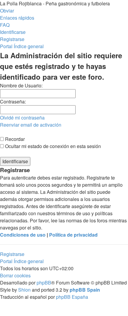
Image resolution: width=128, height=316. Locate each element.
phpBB (44, 282)
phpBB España (72, 296)
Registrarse (12, 254)
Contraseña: (13, 101)
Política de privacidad (73, 234)
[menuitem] (5, 24)
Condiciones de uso (23, 234)
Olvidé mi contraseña (22, 117)
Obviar (7, 10)
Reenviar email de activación (30, 124)
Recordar (14, 139)
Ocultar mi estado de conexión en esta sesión (52, 146)
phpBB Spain (85, 289)
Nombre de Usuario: (21, 85)
